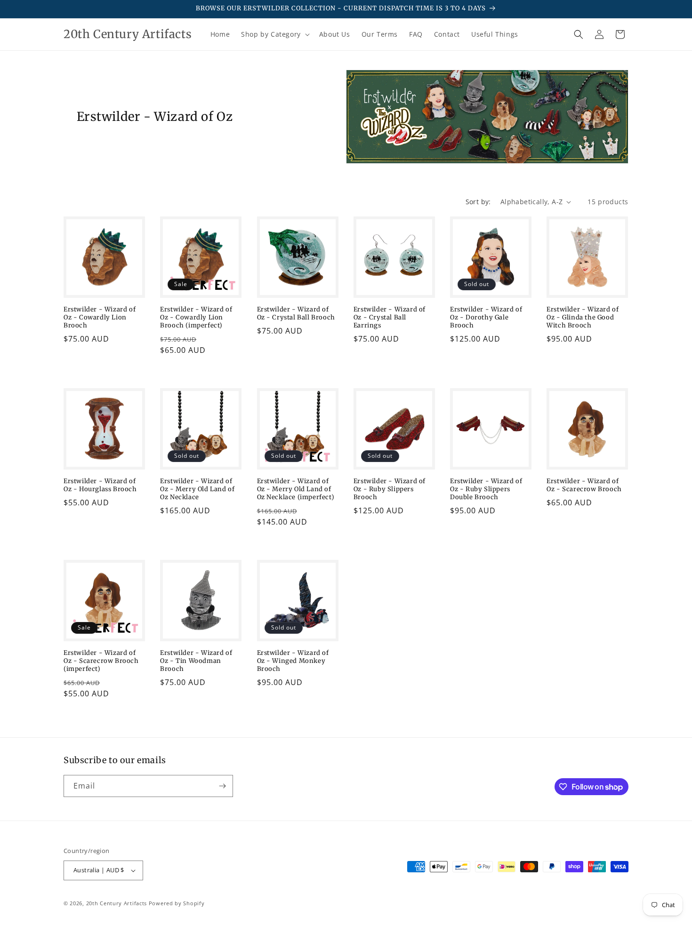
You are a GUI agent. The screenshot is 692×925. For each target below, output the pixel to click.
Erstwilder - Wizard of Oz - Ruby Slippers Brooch (390, 489)
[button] (274, 34)
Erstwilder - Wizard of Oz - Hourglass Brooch (100, 485)
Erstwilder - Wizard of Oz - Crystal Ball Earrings (390, 317)
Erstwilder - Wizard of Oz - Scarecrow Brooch (584, 485)
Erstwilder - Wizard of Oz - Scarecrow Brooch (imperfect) (101, 661)
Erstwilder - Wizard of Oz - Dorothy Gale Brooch (486, 317)
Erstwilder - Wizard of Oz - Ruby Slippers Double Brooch (486, 489)
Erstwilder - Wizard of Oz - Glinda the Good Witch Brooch (583, 317)
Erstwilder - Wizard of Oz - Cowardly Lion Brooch (100, 317)
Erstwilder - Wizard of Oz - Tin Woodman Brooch (196, 661)
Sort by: (478, 201)
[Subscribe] (222, 786)
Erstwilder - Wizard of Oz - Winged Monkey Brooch (293, 661)
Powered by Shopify (177, 903)
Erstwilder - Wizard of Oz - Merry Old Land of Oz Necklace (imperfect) (296, 489)
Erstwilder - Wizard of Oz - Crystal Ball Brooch (296, 313)
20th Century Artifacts (116, 903)
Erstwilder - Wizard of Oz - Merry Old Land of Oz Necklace (197, 489)
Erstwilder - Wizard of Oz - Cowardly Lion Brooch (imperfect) (196, 317)
